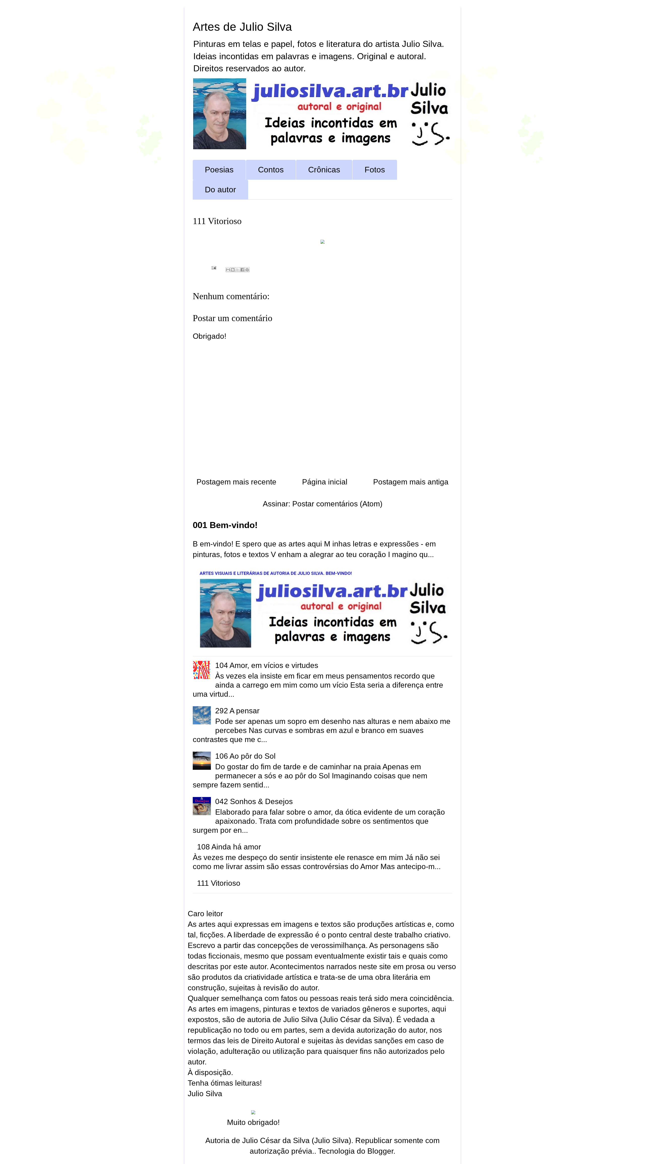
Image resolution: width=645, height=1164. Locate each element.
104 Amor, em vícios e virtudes (266, 665)
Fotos (375, 169)
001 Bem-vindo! (225, 525)
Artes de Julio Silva (242, 26)
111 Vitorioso (218, 883)
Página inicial (324, 482)
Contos (271, 169)
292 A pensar (237, 711)
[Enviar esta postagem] (213, 267)
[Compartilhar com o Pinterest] (247, 269)
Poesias (219, 169)
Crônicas (324, 169)
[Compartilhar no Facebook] (242, 269)
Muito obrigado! (253, 1122)
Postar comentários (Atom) (337, 504)
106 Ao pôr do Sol (245, 756)
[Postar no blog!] (232, 269)
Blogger (380, 1151)
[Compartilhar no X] (237, 269)
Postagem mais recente (236, 482)
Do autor (220, 189)
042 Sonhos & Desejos (254, 801)
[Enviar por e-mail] (228, 269)
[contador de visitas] (253, 1112)
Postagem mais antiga (410, 482)
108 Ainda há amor (229, 847)
